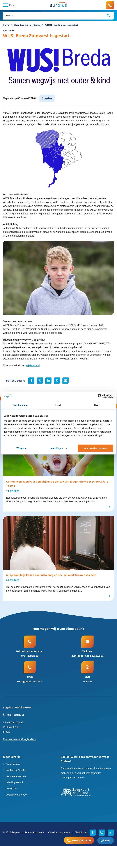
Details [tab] (58, 405)
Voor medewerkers (16, 776)
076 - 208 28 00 (15, 715)
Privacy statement (34, 832)
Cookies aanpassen (59, 832)
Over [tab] (96, 405)
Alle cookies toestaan (95, 448)
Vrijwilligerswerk (14, 782)
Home (6, 24)
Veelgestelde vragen (17, 794)
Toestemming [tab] (20, 405)
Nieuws (36, 24)
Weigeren (21, 448)
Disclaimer (80, 832)
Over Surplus (21, 24)
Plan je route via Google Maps (19, 739)
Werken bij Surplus (16, 770)
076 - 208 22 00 (81, 840)
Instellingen (57, 448)
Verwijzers (11, 788)
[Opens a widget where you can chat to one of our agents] (105, 840)
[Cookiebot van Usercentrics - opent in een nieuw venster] (100, 396)
